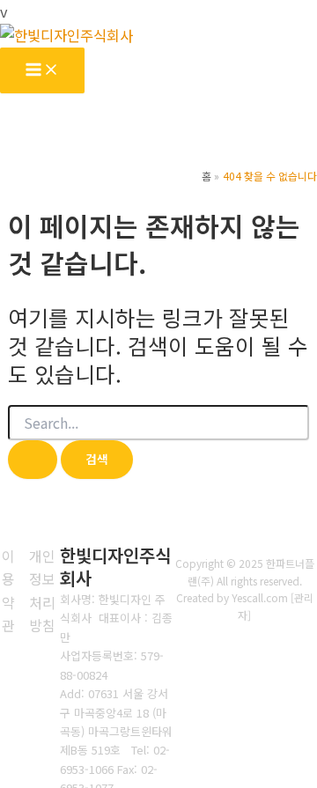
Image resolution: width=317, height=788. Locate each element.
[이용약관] (8, 590)
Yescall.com (260, 597)
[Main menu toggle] (42, 70)
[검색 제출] (32, 459)
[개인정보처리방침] (42, 590)
